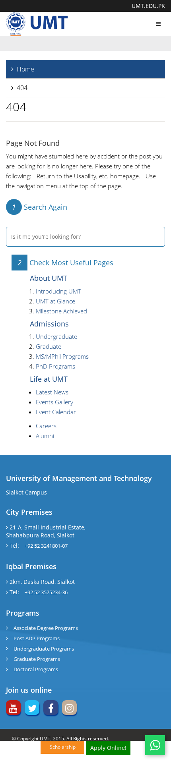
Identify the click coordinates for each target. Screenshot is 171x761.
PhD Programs (55, 366)
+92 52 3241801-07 (46, 545)
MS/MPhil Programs (62, 356)
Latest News (52, 392)
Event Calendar (56, 412)
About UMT (48, 278)
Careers (46, 426)
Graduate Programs (37, 658)
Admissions (49, 323)
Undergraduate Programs (44, 648)
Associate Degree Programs (46, 628)
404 (22, 87)
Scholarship (63, 747)
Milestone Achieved (61, 311)
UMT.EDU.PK (148, 6)
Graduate (48, 346)
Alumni (45, 436)
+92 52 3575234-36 (46, 592)
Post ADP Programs (37, 638)
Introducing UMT (58, 291)
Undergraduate (56, 336)
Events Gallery (54, 402)
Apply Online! (108, 747)
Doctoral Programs (36, 669)
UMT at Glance (55, 301)
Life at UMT (49, 379)
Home (25, 69)
